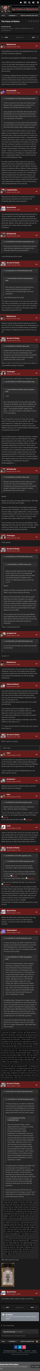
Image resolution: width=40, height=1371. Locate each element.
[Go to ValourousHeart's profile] (3, 685)
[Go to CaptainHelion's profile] (3, 191)
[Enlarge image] (5, 817)
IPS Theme (7, 1351)
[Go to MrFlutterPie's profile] (3, 235)
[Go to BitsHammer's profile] (3, 46)
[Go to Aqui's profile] (3, 754)
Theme (20, 1351)
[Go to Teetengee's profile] (3, 373)
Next (33, 37)
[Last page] (37, 37)
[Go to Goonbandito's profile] (3, 92)
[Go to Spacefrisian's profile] (3, 209)
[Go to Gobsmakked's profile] (3, 931)
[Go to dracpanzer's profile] (3, 780)
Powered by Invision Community (20, 1354)
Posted (13, 47)
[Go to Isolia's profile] (3, 827)
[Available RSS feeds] (37, 1341)
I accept (36, 1366)
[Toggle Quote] (4, 98)
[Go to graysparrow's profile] (3, 634)
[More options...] (36, 46)
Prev (6, 37)
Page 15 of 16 (20, 37)
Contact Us (27, 1351)
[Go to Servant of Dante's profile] (3, 264)
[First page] (2, 37)
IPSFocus (14, 1351)
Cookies (34, 1351)
